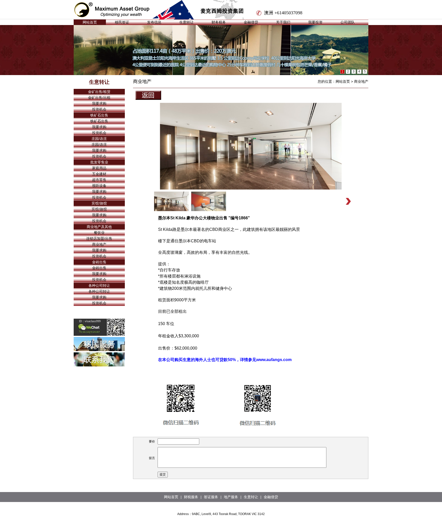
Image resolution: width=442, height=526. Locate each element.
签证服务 (211, 497)
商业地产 (99, 244)
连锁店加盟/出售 (99, 238)
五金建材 (99, 174)
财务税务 (219, 22)
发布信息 (154, 22)
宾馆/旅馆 (99, 203)
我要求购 (99, 103)
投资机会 (99, 109)
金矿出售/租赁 (99, 92)
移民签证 (122, 22)
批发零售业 (99, 162)
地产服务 (231, 497)
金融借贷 (251, 22)
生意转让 (186, 22)
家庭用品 (99, 168)
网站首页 (90, 22)
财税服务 (191, 497)
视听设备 (99, 186)
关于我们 (283, 22)
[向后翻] (348, 201)
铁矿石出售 (99, 115)
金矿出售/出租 (99, 97)
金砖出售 (99, 262)
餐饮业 (99, 233)
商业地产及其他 (99, 227)
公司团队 (347, 22)
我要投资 (315, 22)
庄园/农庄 (99, 139)
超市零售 (99, 180)
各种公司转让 (99, 285)
